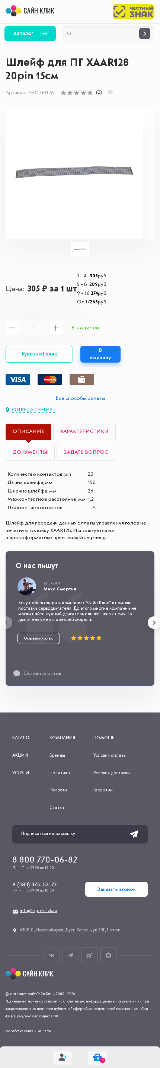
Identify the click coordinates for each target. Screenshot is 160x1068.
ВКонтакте (52, 955)
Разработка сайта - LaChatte (28, 1031)
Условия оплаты (110, 755)
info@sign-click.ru (38, 911)
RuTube (89, 955)
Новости (58, 790)
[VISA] (18, 379)
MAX (108, 955)
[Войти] (63, 1057)
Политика (59, 773)
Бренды (57, 755)
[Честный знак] (133, 11)
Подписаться (134, 834)
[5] (90, 92)
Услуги (20, 773)
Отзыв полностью (38, 638)
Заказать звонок (116, 889)
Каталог (23, 33)
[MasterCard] (50, 379)
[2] (70, 92)
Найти (144, 33)
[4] (83, 92)
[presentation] (6, 622)
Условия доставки (111, 773)
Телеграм (71, 955)
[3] (76, 92)
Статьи (56, 808)
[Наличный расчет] (82, 379)
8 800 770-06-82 (44, 860)
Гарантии (103, 790)
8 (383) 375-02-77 (34, 885)
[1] (63, 92)
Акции (20, 755)
